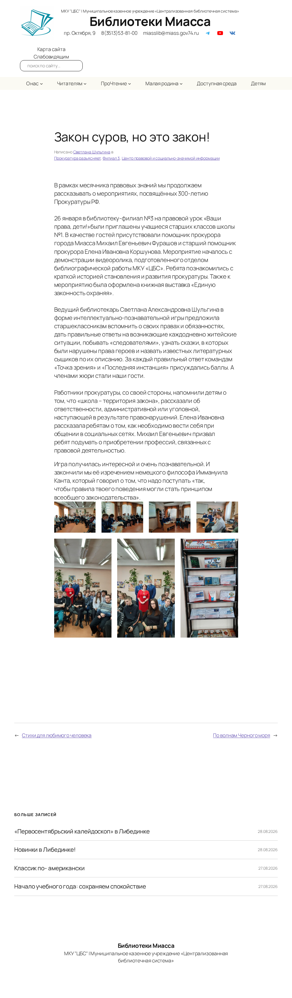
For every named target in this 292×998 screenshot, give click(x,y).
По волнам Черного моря (241, 735)
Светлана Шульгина (91, 152)
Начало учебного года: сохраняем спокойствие (80, 886)
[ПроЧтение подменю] (129, 83)
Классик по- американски (49, 868)
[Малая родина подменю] (181, 83)
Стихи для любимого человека (57, 735)
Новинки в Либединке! (45, 849)
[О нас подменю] (41, 83)
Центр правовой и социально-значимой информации (171, 158)
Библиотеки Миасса (150, 21)
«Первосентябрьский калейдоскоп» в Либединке (82, 831)
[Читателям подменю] (85, 83)
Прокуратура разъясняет (77, 158)
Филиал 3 (111, 158)
